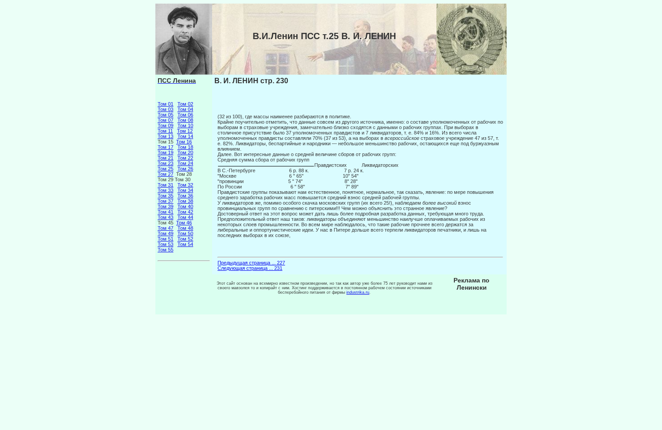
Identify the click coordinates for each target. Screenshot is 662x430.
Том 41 (165, 212)
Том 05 (165, 114)
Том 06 (185, 114)
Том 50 (185, 233)
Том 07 (165, 120)
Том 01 (165, 104)
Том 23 (165, 163)
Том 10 (185, 125)
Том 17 (165, 147)
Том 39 (165, 206)
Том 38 (185, 201)
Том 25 (165, 168)
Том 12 (185, 131)
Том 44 (185, 217)
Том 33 (165, 190)
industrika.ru (357, 292)
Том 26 (185, 168)
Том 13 (165, 136)
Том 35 (165, 195)
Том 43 (165, 217)
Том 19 (165, 152)
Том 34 (185, 190)
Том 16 (184, 141)
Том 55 (165, 249)
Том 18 (185, 147)
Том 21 (165, 158)
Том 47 (165, 228)
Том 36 (185, 195)
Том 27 (165, 174)
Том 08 (185, 120)
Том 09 (165, 125)
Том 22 (185, 158)
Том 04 (185, 109)
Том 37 (165, 201)
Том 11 (165, 131)
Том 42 (185, 212)
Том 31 (165, 185)
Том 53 (165, 244)
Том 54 (185, 244)
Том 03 (165, 109)
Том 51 (165, 239)
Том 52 (185, 239)
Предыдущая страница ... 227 (251, 262)
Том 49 (165, 233)
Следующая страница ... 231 (250, 268)
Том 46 (184, 222)
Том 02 (185, 104)
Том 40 (185, 206)
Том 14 (185, 136)
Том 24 (185, 163)
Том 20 (185, 152)
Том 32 (185, 185)
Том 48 (185, 228)
